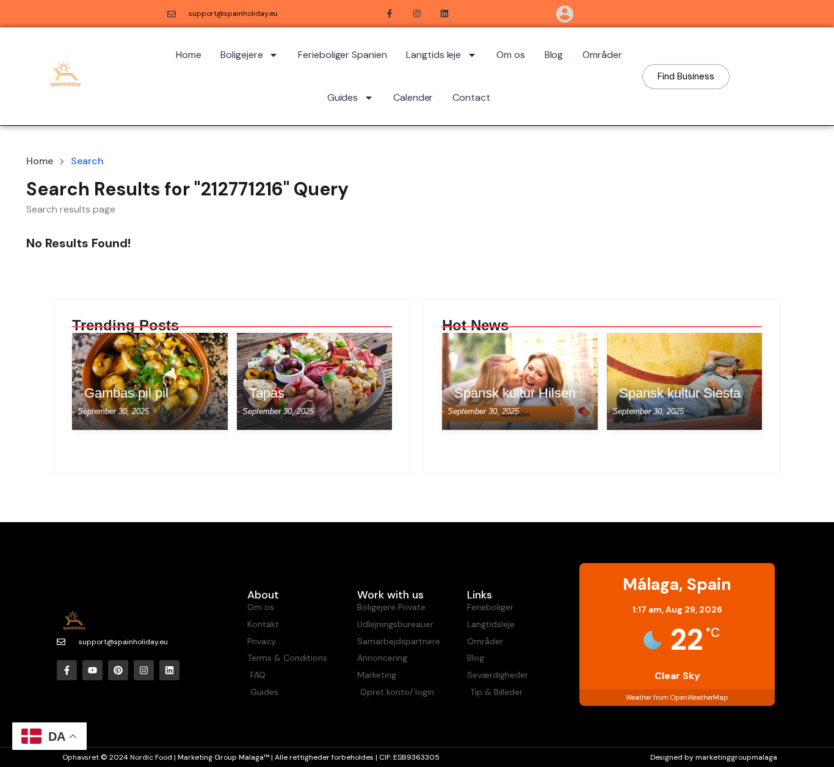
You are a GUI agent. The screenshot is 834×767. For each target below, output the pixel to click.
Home (188, 54)
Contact (471, 97)
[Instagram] (144, 670)
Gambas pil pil (126, 393)
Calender (413, 97)
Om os (510, 54)
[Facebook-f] (67, 670)
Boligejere (241, 54)
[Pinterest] (118, 670)
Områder (602, 54)
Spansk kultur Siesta (680, 393)
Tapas (267, 393)
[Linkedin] (169, 670)
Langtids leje (433, 54)
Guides (342, 97)
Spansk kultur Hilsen (515, 393)
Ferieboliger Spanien (342, 54)
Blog (554, 54)
